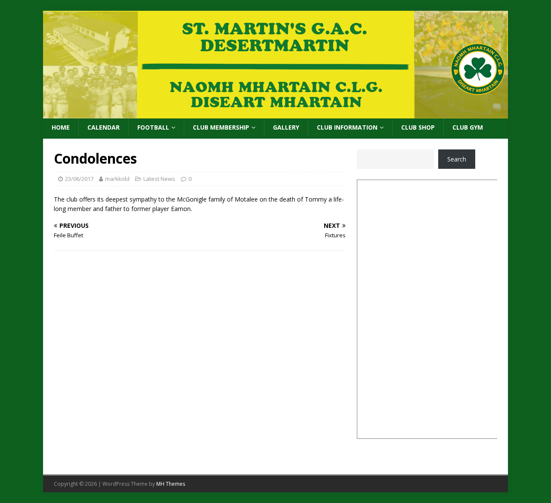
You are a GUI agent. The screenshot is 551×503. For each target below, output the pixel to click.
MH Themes (170, 483)
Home (61, 127)
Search (456, 159)
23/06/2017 (79, 179)
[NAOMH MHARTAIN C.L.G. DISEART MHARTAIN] (275, 113)
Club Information (347, 127)
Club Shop (418, 127)
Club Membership (221, 127)
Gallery (286, 127)
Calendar (103, 127)
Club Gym (467, 127)
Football (153, 127)
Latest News (159, 179)
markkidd (117, 179)
